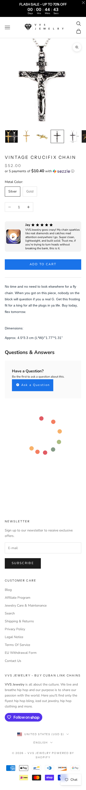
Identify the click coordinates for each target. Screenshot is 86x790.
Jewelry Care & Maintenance (26, 605)
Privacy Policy (15, 629)
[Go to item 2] (26, 136)
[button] (43, 171)
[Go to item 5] (72, 136)
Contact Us (13, 661)
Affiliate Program (17, 597)
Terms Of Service (17, 645)
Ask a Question (35, 385)
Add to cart (43, 264)
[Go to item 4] (57, 136)
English (40, 742)
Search (10, 613)
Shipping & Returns (19, 621)
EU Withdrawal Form (21, 652)
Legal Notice (14, 637)
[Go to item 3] (42, 136)
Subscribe (23, 563)
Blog (8, 589)
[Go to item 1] (11, 136)
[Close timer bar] (83, 2)
